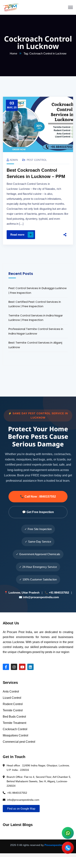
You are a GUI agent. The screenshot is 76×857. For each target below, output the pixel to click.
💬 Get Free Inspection (38, 512)
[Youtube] (22, 667)
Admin (14, 159)
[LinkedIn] (65, 230)
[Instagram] (14, 667)
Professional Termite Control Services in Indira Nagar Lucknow (35, 331)
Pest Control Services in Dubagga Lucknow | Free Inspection (37, 290)
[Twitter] (65, 215)
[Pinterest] (65, 222)
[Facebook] (65, 207)
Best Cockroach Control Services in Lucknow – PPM (36, 173)
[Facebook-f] (6, 667)
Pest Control (37, 159)
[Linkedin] (30, 667)
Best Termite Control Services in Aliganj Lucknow (35, 345)
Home (13, 53)
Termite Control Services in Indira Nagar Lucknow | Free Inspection (35, 317)
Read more (17, 234)
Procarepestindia (55, 845)
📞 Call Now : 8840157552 (38, 496)
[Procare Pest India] (11, 7)
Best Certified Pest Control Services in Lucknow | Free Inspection (34, 304)
